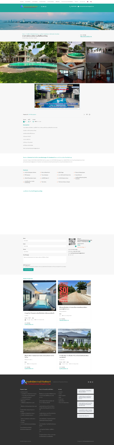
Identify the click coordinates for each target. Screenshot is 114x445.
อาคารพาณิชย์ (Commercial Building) (28, 424)
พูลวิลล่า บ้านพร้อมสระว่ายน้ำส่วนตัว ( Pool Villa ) (49, 34)
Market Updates (62, 395)
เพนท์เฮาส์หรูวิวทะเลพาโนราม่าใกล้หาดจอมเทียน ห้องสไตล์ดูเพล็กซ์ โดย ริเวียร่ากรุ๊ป (47, 408)
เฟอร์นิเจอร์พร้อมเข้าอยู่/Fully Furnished (81, 178)
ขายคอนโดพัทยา (50, 1)
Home (23, 34)
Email (24, 243)
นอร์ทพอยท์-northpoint (27, 397)
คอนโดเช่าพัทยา (42, 1)
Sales (60, 397)
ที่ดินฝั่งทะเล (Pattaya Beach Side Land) (29, 406)
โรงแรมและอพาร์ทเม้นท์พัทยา (67, 1)
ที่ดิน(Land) (23, 400)
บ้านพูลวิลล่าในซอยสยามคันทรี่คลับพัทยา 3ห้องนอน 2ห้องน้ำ (40, 313)
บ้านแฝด (22, 422)
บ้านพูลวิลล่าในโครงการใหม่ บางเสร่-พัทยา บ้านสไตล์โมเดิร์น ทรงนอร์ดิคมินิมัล (47, 435)
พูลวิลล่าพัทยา (61, 400)
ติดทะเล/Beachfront (46, 172)
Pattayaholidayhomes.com (88, 441)
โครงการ (76, 1)
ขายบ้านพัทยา (35, 1)
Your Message (26, 254)
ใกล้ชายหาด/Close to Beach (64, 181)
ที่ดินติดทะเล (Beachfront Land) (28, 402)
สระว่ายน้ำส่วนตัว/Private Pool (64, 175)
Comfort (61, 392)
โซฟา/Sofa (44, 181)
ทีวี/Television (27, 175)
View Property (40, 304)
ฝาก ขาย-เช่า (82, 1)
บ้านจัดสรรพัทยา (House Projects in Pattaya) (27, 410)
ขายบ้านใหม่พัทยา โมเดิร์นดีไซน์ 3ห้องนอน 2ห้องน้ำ (47, 425)
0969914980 (74, 6)
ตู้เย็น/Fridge (60, 172)
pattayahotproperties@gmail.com (86, 6)
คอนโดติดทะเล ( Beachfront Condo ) (29, 393)
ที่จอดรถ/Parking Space (80, 172)
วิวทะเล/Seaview (45, 175)
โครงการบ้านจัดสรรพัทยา (64, 402)
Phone (24, 249)
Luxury (60, 393)
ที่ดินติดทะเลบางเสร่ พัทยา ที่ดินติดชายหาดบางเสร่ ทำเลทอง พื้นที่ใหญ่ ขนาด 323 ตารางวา (47, 395)
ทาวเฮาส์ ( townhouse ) (25, 399)
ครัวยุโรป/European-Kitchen (30, 172)
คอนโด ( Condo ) (24, 392)
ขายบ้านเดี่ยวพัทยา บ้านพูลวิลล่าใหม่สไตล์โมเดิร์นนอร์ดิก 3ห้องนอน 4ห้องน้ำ (47, 419)
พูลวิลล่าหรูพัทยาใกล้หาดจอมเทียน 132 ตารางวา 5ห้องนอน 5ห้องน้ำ (46, 401)
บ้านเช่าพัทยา (27, 1)
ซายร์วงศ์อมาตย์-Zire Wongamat (28, 395)
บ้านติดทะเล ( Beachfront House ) (28, 413)
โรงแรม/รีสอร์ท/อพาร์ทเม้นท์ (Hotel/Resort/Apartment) (25, 428)
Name (24, 238)
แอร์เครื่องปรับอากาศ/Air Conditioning (29, 182)
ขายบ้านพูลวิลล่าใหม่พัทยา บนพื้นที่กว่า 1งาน (46, 430)
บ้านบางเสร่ (61, 399)
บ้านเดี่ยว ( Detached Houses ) (32, 34)
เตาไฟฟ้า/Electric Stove (63, 178)
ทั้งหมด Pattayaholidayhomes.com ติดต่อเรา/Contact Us (84, 240)
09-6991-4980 (74, 249)
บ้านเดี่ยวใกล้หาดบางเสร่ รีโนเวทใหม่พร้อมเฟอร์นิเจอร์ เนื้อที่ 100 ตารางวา (47, 414)
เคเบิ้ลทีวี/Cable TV (45, 178)
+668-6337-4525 (76, 251)
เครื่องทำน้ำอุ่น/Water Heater (30, 178)
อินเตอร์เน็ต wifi (78, 175)
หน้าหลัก (22, 1)
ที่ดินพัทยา (58, 1)
